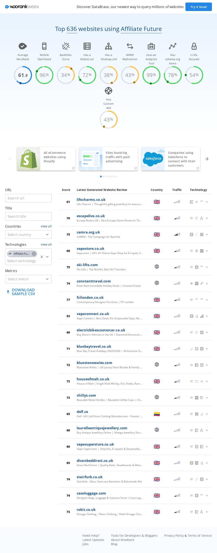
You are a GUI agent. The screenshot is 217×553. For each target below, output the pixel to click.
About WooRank (122, 540)
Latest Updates (93, 540)
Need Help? (90, 536)
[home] (22, 7)
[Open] (47, 235)
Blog (114, 544)
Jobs (85, 544)
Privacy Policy (174, 536)
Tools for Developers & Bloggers (134, 536)
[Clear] (42, 257)
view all (46, 226)
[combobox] (28, 234)
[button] (22, 253)
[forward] (207, 159)
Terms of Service (200, 536)
